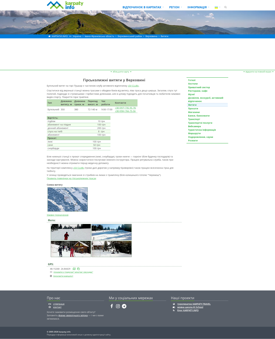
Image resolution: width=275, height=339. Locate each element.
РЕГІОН (174, 7)
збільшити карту (121, 71)
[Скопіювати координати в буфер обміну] (78, 268)
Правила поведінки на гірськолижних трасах (71, 178)
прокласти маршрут (63, 276)
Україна (77, 36)
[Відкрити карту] (74, 268)
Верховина (151, 36)
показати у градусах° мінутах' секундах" (73, 272)
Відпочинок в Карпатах (142, 7)
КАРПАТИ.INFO (60, 36)
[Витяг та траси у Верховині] (71, 231)
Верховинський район (130, 36)
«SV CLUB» (133, 85)
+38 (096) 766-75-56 (125, 111)
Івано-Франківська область (99, 36)
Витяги (164, 36)
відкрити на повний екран (258, 71)
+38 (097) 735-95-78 (125, 107)
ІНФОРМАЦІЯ (197, 7)
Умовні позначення (57, 214)
